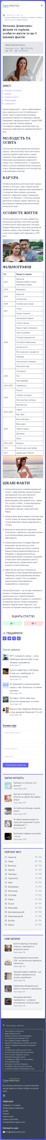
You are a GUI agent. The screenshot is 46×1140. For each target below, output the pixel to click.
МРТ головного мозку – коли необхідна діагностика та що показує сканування (24, 659)
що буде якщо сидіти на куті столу (18, 1050)
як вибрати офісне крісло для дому (18, 1066)
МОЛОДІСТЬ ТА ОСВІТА (12, 90)
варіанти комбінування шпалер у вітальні (21, 1043)
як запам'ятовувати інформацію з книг (19, 1069)
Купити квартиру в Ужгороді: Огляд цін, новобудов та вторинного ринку (24, 673)
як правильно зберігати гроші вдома (19, 1059)
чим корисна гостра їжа (14, 1031)
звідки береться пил (12, 1034)
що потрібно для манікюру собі (17, 1038)
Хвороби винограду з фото (15, 1057)
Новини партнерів (10, 1119)
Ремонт (6, 1114)
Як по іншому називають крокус (17, 1055)
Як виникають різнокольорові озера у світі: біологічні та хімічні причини (26, 687)
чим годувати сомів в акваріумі (17, 1041)
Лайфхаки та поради (12, 1105)
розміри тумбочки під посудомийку (18, 1036)
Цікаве (16, 48)
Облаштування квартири (13, 1108)
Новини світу (8, 1116)
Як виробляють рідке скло (14, 1122)
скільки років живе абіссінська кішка (19, 1052)
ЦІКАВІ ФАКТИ (9, 104)
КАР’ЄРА (7, 94)
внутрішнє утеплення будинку (16, 1064)
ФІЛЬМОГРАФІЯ (10, 100)
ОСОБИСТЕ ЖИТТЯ (11, 97)
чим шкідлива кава (12, 1062)
